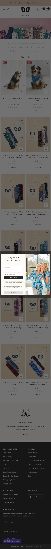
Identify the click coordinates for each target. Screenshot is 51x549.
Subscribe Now (13, 277)
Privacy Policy (14, 287)
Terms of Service (19, 287)
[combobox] (6, 274)
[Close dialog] (48, 255)
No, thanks (13, 292)
